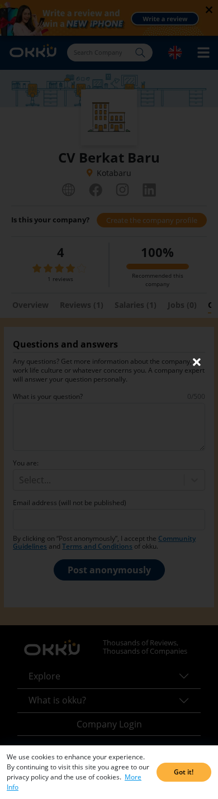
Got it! (183, 772)
